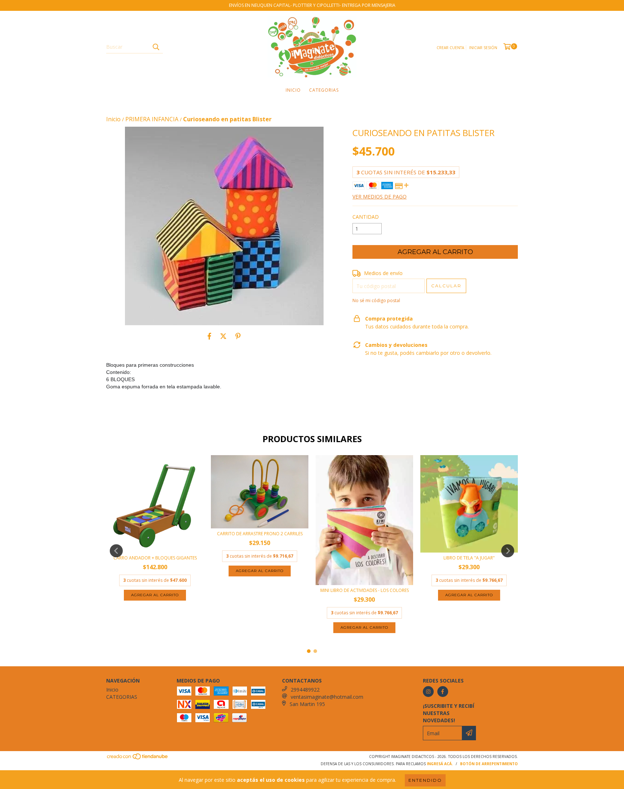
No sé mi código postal (376, 300)
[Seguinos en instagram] (428, 691)
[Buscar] (155, 46)
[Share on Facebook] (209, 336)
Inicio (293, 90)
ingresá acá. (440, 763)
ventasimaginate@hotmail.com (327, 696)
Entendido (425, 780)
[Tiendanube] (137, 758)
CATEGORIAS (324, 90)
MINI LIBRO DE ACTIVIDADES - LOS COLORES (364, 590)
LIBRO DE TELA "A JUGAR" (469, 558)
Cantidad (365, 216)
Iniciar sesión (483, 47)
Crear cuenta (450, 47)
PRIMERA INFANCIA (151, 119)
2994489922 (305, 689)
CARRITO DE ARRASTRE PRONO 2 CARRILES (260, 534)
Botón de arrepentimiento (489, 763)
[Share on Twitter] (223, 336)
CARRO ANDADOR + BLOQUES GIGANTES (155, 558)
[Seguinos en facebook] (442, 691)
